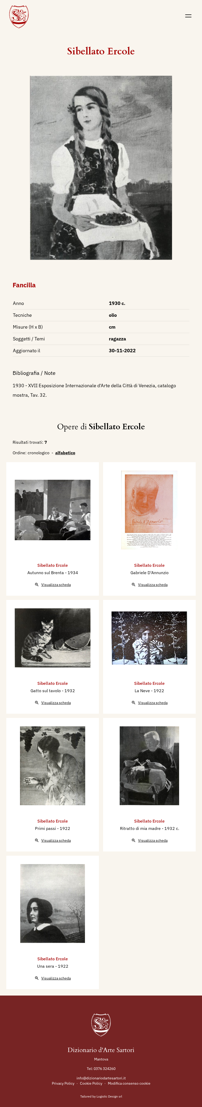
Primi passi (46, 828)
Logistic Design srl (109, 1096)
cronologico (38, 452)
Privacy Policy (63, 1083)
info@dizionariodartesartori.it (101, 1078)
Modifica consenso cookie (129, 1083)
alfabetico (65, 452)
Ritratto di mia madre (141, 828)
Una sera (46, 966)
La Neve (143, 690)
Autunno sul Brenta (46, 572)
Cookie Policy (91, 1083)
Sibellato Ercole (101, 51)
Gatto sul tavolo (46, 690)
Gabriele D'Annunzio (149, 572)
